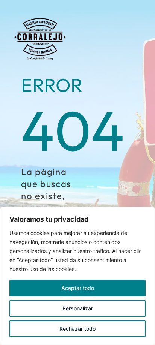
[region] (77, 276)
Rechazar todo (77, 328)
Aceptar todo (77, 288)
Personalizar (77, 308)
